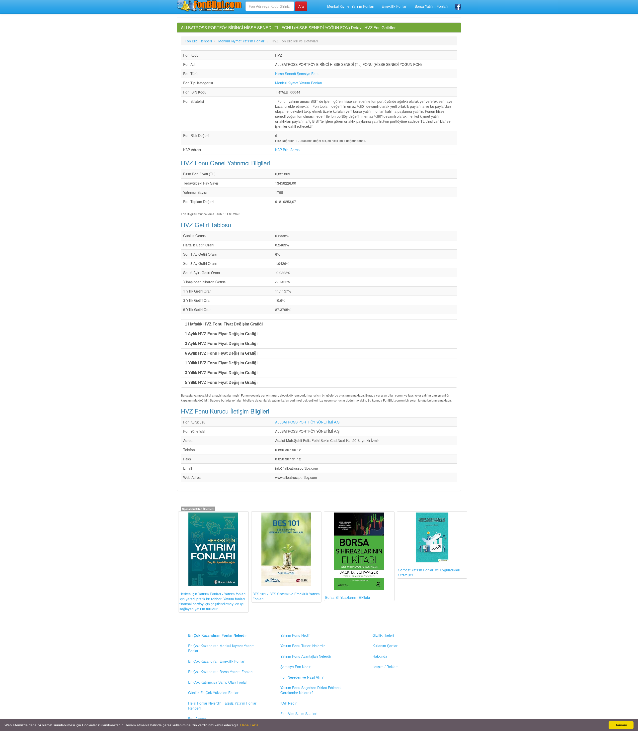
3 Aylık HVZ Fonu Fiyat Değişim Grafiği (221, 343)
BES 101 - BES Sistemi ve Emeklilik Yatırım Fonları (286, 596)
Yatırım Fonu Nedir (295, 635)
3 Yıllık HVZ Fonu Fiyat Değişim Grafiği (221, 373)
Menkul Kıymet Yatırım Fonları (350, 6)
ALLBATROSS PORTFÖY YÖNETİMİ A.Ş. (307, 421)
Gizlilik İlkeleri (383, 635)
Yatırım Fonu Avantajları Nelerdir (305, 656)
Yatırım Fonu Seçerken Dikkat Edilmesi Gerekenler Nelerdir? (310, 690)
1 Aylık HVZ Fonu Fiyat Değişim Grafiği (221, 334)
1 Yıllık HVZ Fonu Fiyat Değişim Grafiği (221, 363)
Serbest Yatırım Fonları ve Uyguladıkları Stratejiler (429, 572)
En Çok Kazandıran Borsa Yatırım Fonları (220, 671)
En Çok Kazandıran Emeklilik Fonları (216, 661)
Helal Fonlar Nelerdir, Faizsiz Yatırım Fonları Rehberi (222, 706)
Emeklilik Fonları (394, 6)
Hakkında (380, 656)
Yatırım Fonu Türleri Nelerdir (302, 645)
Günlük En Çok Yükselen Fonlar (213, 692)
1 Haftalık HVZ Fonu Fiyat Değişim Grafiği (224, 324)
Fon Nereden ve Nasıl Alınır (301, 677)
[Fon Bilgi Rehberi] (209, 5)
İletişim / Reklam (386, 666)
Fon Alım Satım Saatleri (298, 713)
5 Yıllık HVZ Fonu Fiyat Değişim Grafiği (221, 382)
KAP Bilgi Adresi (287, 149)
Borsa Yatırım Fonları (431, 6)
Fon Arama (197, 718)
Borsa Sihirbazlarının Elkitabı (347, 597)
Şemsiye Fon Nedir (295, 666)
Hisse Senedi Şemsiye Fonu (297, 73)
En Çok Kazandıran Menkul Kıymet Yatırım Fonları (221, 648)
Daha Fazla (249, 725)
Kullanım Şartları (385, 645)
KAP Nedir (288, 703)
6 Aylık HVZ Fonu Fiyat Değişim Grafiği (221, 353)
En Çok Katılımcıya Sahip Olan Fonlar (217, 682)
